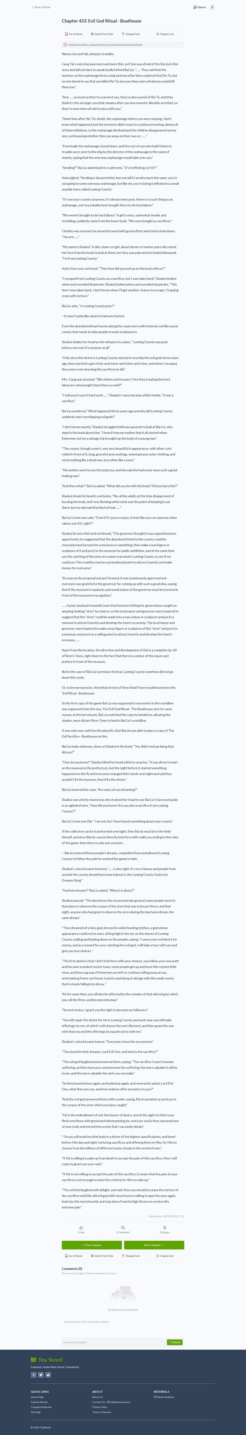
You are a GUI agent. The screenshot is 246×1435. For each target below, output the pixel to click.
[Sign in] (212, 7)
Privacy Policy (100, 1407)
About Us (97, 1396)
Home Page (37, 1396)
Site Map (36, 1412)
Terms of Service (101, 1412)
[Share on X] (41, 1375)
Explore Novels (39, 1401)
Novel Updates (165, 1396)
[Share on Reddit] (48, 1375)
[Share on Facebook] (34, 1375)
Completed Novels (41, 1407)
